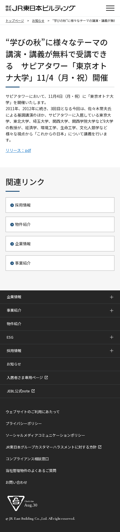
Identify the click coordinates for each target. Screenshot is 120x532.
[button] (110, 8)
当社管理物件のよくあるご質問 (31, 470)
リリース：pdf (18, 150)
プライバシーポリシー (24, 423)
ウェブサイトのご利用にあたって (33, 411)
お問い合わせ (16, 482)
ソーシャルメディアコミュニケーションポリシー (45, 435)
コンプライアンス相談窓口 (27, 458)
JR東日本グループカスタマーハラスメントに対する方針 (51, 447)
